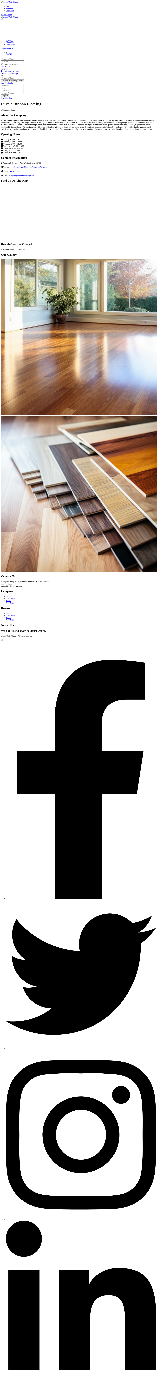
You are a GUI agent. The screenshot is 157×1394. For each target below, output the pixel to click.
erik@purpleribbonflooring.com (21, 175)
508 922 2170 (14, 171)
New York (10, 603)
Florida (8, 596)
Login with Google (10, 73)
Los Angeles (11, 598)
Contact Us (10, 44)
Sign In (9, 53)
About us (9, 8)
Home (8, 6)
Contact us (10, 11)
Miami (8, 601)
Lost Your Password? (9, 66)
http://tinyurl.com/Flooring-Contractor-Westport (29, 167)
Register (9, 55)
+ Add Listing (6, 15)
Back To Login (7, 83)
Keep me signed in (10, 64)
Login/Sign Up (7, 48)
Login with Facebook (10, 71)
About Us (9, 42)
